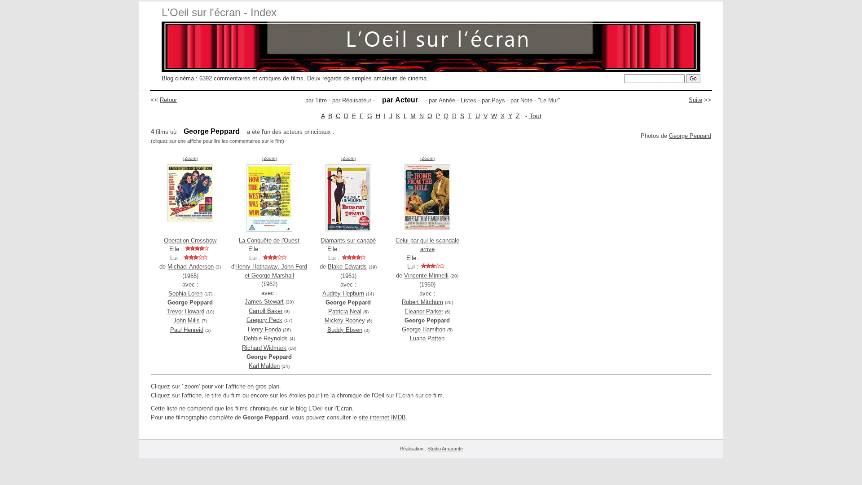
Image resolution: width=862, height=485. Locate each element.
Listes (468, 100)
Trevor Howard (185, 311)
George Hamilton (423, 329)
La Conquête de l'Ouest (269, 240)
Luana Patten (427, 338)
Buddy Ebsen (344, 329)
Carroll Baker (265, 311)
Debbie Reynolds (266, 338)
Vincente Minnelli (426, 275)
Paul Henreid (186, 329)
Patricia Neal (344, 311)
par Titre (316, 100)
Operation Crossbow (190, 240)
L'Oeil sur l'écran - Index (219, 12)
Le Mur (549, 100)
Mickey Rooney (345, 320)
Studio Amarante (445, 448)
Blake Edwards (347, 266)
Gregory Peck (264, 320)
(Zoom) (190, 158)
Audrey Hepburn (343, 293)
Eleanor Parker (424, 311)
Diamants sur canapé (348, 240)
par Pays (493, 100)
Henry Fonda (264, 329)
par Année (442, 100)
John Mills (186, 320)
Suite (695, 100)
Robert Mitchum (422, 302)
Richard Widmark (264, 347)
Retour (168, 100)
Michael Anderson (190, 266)
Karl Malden (264, 365)
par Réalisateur (351, 100)
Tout (535, 115)
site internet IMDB (382, 417)
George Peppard (690, 135)
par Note (521, 100)
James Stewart (264, 301)
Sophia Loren (185, 293)
